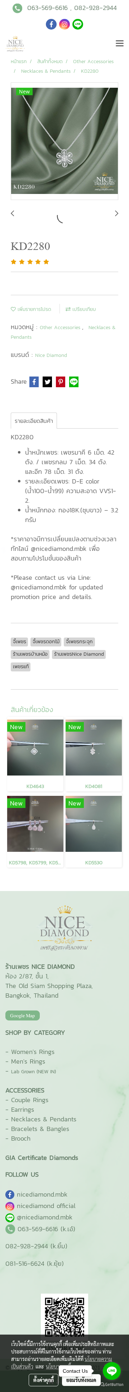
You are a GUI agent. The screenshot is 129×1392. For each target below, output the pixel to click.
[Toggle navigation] (120, 44)
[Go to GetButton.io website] (111, 1384)
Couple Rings (29, 1100)
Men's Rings (28, 1061)
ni (42, 1194)
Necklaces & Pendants (43, 1119)
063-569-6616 (47, 7)
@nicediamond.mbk (45, 1217)
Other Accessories (61, 327)
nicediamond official (46, 1206)
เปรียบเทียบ (83, 309)
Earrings (22, 1109)
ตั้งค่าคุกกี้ (43, 1380)
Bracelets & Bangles (40, 1128)
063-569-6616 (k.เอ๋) (46, 1229)
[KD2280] (64, 141)
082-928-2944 (95, 7)
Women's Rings (32, 1051)
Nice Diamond (51, 355)
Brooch (20, 1138)
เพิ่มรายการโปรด (33, 309)
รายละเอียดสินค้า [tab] (34, 420)
